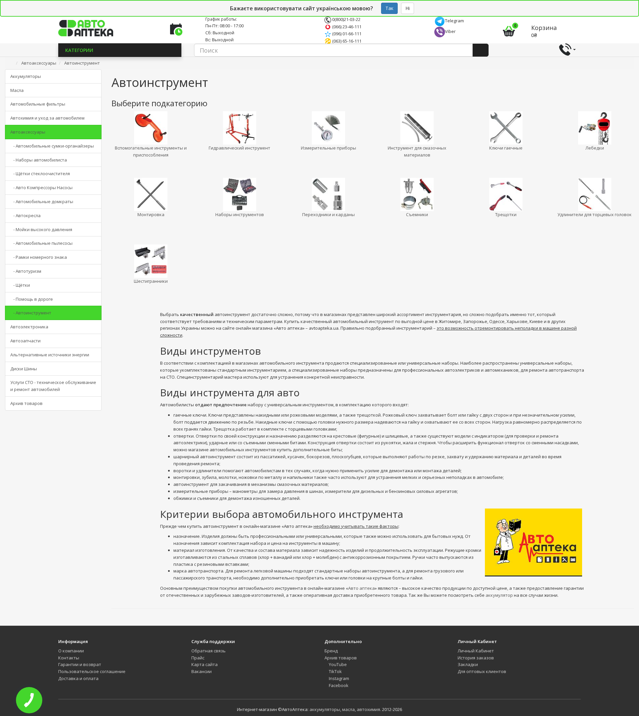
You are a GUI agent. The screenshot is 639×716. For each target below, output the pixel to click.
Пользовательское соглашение (91, 671)
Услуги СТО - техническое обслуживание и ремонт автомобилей (53, 385)
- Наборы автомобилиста (38, 160)
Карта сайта (204, 664)
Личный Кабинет (476, 651)
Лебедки (594, 148)
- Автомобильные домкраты (41, 201)
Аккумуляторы (25, 76)
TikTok (335, 671)
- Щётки (20, 285)
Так (389, 8)
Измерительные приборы (328, 148)
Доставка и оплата (78, 678)
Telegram (454, 21)
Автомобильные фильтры (37, 104)
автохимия (368, 709)
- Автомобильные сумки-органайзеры (52, 146)
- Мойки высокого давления (41, 229)
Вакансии (201, 671)
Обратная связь (208, 651)
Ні (407, 8)
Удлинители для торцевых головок (594, 214)
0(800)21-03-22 (345, 19)
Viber (450, 31)
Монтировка (150, 214)
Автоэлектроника (29, 327)
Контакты (68, 658)
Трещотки (506, 214)
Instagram (338, 678)
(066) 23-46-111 (346, 27)
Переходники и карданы (328, 214)
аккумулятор (499, 595)
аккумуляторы (325, 709)
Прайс (197, 658)
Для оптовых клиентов (482, 671)
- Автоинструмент (30, 313)
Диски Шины (23, 369)
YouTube (337, 664)
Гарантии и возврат (79, 664)
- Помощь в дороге (31, 299)
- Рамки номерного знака (38, 257)
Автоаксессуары (27, 132)
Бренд (331, 651)
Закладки (468, 664)
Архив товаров (26, 403)
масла (348, 709)
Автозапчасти (25, 341)
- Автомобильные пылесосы (41, 243)
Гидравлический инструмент (239, 148)
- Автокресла (25, 215)
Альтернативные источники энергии (49, 355)
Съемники (417, 214)
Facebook (338, 685)
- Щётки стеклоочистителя (40, 174)
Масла (17, 90)
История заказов (476, 658)
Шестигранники (151, 281)
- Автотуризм (25, 271)
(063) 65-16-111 (346, 41)
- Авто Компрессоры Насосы (41, 187)
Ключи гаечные (506, 148)
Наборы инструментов (239, 214)
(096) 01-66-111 (346, 34)
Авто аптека (361, 588)
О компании (71, 651)
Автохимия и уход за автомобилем (47, 118)
